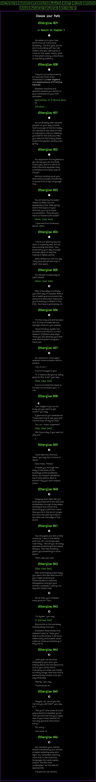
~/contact (89, 3)
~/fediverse (37, 8)
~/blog (66, 3)
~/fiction (24, 3)
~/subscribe (67, 8)
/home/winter (8, 3)
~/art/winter (39, 3)
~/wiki (24, 8)
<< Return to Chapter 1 (51, 30)
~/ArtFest (54, 3)
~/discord (51, 8)
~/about (76, 3)
